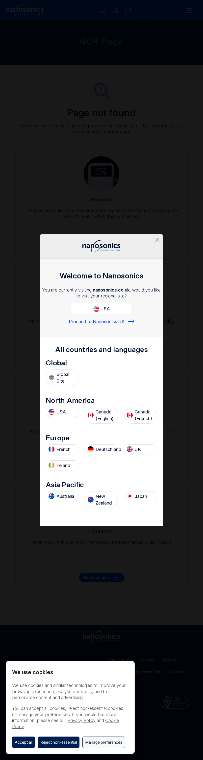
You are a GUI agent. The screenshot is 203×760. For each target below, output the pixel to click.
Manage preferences (103, 742)
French (63, 449)
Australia (65, 496)
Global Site (62, 378)
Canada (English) (104, 415)
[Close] (157, 240)
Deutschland (105, 449)
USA (104, 308)
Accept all (23, 742)
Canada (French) (143, 415)
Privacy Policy (82, 720)
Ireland (63, 465)
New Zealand (104, 500)
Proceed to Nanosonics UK (97, 321)
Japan (141, 496)
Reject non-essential (58, 742)
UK (138, 449)
